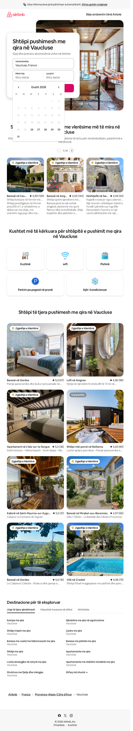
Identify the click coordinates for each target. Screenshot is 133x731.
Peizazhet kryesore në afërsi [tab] (56, 609)
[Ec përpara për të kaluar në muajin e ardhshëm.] (58, 87)
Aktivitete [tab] (83, 609)
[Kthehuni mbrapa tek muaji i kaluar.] (19, 87)
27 (38, 129)
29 (52, 129)
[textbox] (28, 77)
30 (58, 129)
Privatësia (59, 725)
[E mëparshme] (59, 150)
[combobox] (43, 65)
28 (45, 129)
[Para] (71, 150)
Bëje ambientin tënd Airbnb (103, 14)
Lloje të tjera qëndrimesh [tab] (21, 609)
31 (18, 136)
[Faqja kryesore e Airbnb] (16, 14)
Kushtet (72, 725)
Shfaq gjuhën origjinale (94, 4)
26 (31, 129)
